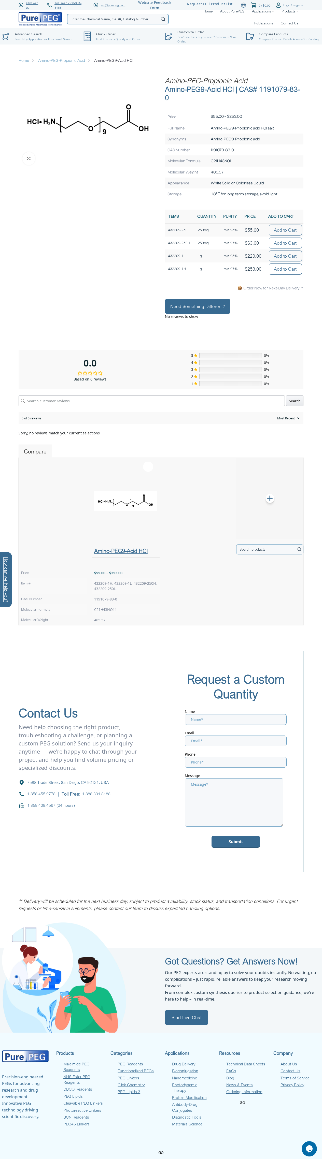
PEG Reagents (130, 1063)
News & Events (239, 1084)
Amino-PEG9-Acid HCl (121, 550)
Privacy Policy (292, 1084)
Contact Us (290, 1070)
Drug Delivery (183, 1063)
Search (295, 401)
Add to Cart (285, 230)
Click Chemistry (131, 1084)
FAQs (231, 1070)
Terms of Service (295, 1077)
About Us (289, 1063)
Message (192, 775)
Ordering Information (244, 1091)
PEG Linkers (128, 1077)
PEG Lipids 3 (129, 1091)
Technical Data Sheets (245, 1063)
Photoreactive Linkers (82, 1110)
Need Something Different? (197, 306)
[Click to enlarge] (28, 158)
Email (189, 732)
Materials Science (187, 1123)
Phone (190, 754)
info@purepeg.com (113, 5)
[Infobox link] (120, 36)
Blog (230, 1077)
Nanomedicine (184, 1077)
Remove (148, 467)
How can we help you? (6, 579)
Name (190, 711)
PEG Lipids (73, 1096)
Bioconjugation (185, 1070)
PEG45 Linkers (76, 1123)
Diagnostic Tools (186, 1117)
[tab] (35, 451)
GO (242, 1102)
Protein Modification (189, 1097)
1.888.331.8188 (96, 793)
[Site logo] (40, 18)
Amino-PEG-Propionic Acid (62, 60)
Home (24, 60)
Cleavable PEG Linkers (83, 1103)
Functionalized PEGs (136, 1070)
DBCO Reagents (77, 1089)
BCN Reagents (76, 1117)
